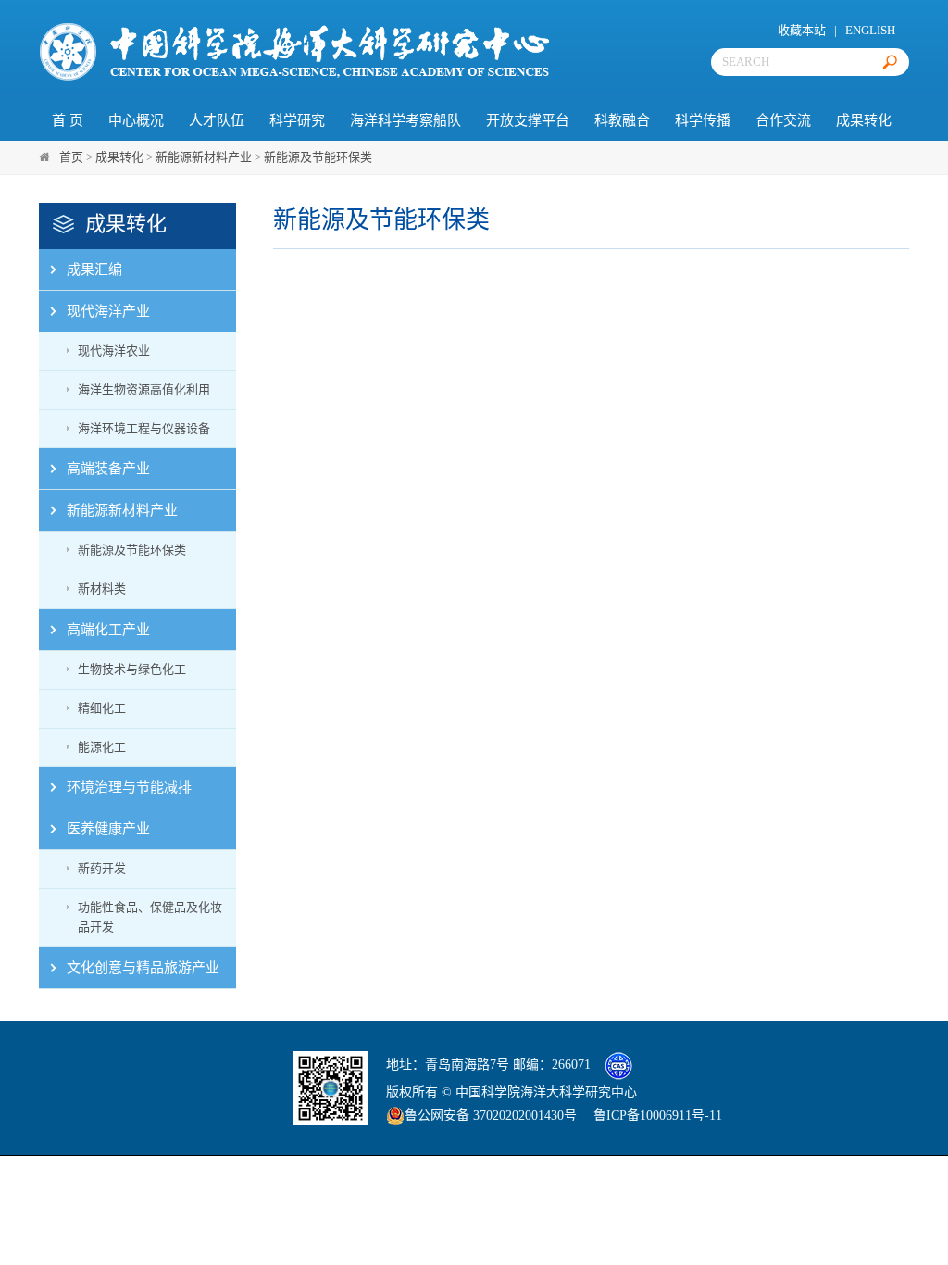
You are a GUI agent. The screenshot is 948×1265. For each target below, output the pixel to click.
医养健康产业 (108, 828)
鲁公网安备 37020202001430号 (491, 1115)
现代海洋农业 (114, 350)
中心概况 (136, 120)
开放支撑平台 (527, 120)
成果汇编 (94, 269)
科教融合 (622, 120)
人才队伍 (216, 120)
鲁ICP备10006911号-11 (657, 1115)
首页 (71, 157)
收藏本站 (802, 30)
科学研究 (297, 120)
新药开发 (102, 868)
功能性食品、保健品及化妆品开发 (150, 916)
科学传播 (702, 120)
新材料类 (102, 588)
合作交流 (783, 120)
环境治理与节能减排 (129, 787)
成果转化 (864, 120)
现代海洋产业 (108, 311)
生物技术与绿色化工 (132, 669)
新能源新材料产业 (204, 157)
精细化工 (102, 708)
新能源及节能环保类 (318, 157)
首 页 (67, 120)
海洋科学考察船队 (405, 120)
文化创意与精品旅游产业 (143, 967)
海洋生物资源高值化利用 (144, 389)
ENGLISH (870, 30)
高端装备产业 (108, 468)
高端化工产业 (108, 629)
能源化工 (102, 747)
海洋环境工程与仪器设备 (144, 428)
